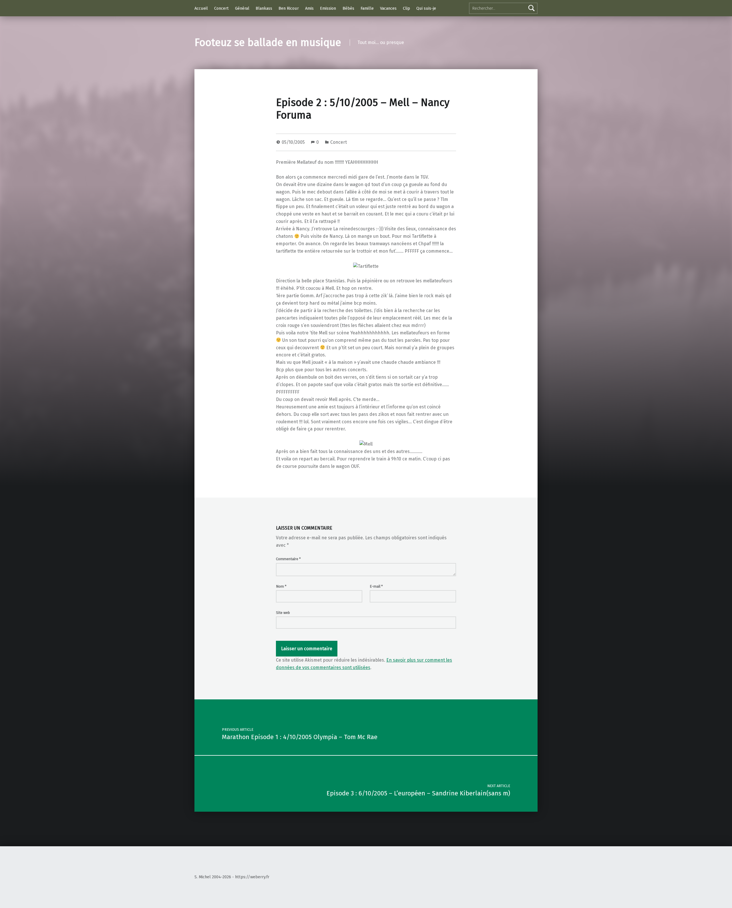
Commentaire (288, 559)
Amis (309, 8)
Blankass (264, 8)
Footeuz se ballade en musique (267, 42)
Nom (281, 586)
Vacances (388, 8)
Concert (221, 8)
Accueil (201, 8)
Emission (328, 8)
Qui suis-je (426, 8)
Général (242, 8)
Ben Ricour (289, 8)
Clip (406, 8)
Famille (367, 8)
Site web (283, 612)
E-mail (376, 586)
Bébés (348, 8)
